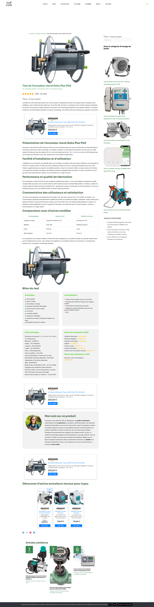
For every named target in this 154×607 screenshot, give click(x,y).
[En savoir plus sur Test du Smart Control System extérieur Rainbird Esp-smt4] (85, 556)
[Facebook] (23, 532)
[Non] (152, 604)
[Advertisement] (77, 20)
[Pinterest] (30, 532)
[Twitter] (27, 532)
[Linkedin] (34, 532)
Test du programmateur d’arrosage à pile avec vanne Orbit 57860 (60, 588)
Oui (110, 604)
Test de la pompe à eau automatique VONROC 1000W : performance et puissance (36, 577)
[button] (147, 4)
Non (114, 604)
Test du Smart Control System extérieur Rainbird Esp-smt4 (82, 569)
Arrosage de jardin (30, 581)
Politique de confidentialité (125, 604)
